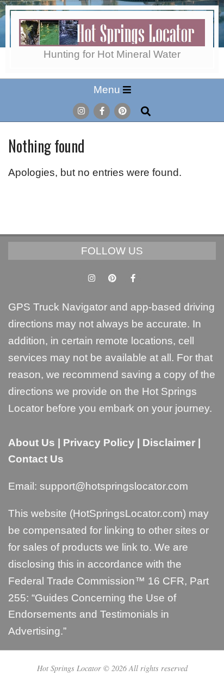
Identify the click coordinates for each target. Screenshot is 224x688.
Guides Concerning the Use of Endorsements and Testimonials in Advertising (92, 614)
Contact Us (36, 459)
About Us (31, 442)
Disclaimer (168, 442)
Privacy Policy (98, 442)
